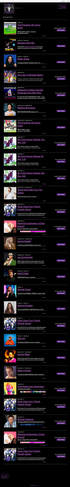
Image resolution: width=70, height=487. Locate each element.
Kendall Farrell (24, 289)
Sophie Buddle (24, 241)
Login (68, 1)
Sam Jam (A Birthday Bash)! (30, 74)
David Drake (23, 273)
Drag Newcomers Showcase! (30, 386)
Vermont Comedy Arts (30, 47)
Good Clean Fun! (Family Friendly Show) (28, 208)
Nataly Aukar (23, 58)
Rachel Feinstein (25, 305)
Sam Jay (21, 338)
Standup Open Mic (26, 42)
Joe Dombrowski (25, 257)
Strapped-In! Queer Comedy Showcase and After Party (30, 91)
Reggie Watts (23, 354)
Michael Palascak (25, 419)
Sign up (63, 1)
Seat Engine (37, 485)
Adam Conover (24, 370)
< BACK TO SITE (18, 8)
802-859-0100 (62, 4)
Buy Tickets (61, 30)
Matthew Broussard (26, 107)
